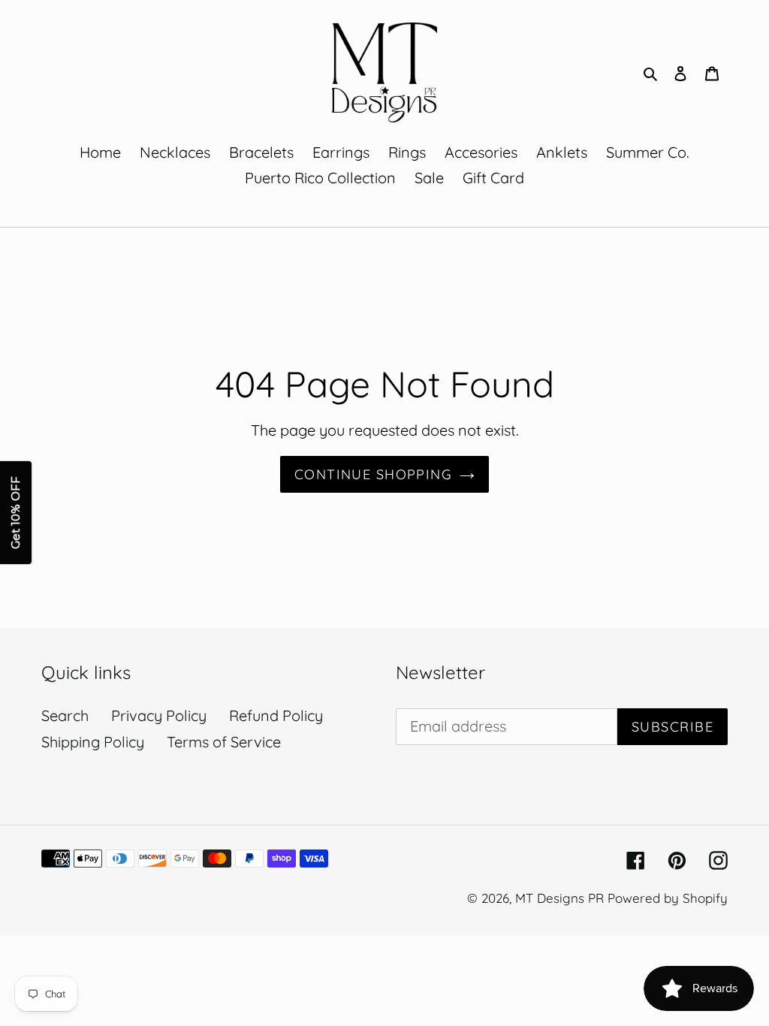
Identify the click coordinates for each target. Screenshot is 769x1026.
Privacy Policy (159, 715)
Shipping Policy (92, 741)
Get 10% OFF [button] (15, 513)
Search (65, 715)
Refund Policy (276, 715)
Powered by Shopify (668, 898)
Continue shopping (373, 474)
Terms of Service (224, 741)
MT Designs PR (559, 898)
